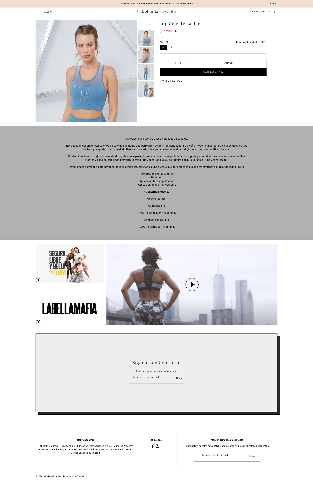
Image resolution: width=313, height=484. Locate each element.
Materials (177, 81)
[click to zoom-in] (40, 25)
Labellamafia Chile (156, 12)
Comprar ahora (213, 72)
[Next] (148, 24)
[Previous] (142, 24)
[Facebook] (153, 446)
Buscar (272, 3)
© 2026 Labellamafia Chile (48, 476)
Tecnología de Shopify (73, 476)
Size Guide (165, 81)
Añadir (229, 63)
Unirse (179, 378)
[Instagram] (157, 446)
